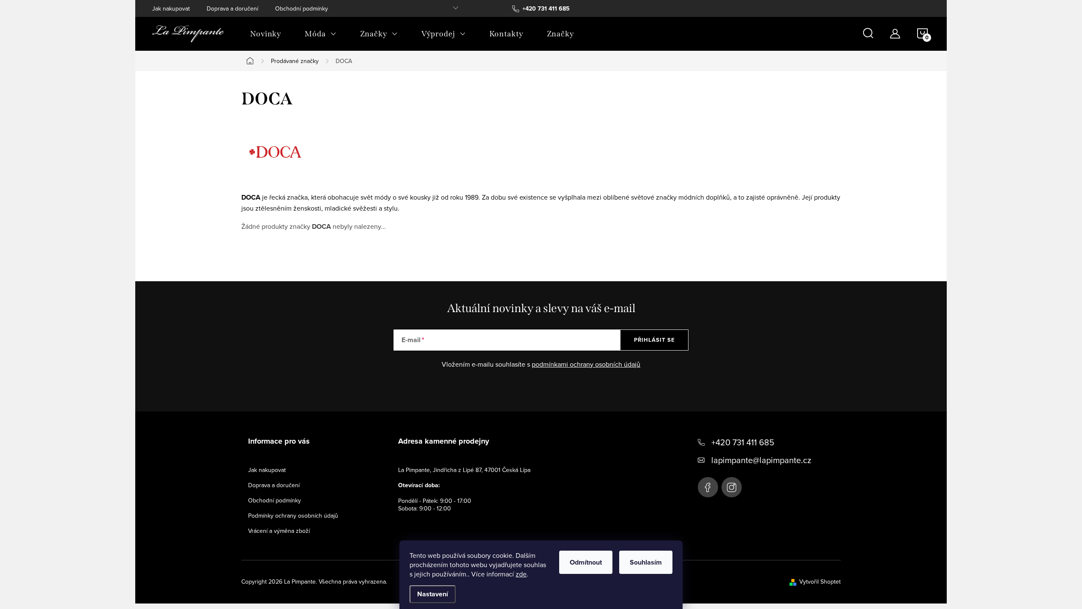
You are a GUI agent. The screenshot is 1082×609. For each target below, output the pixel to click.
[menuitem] (265, 34)
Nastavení (432, 594)
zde (521, 574)
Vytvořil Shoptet (820, 581)
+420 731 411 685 (742, 442)
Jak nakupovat (171, 8)
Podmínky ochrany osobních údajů (293, 515)
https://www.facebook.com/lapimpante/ (708, 487)
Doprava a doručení (232, 8)
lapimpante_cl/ (731, 487)
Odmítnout (586, 562)
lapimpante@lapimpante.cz (761, 460)
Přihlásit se (654, 340)
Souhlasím (646, 562)
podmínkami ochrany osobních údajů (586, 364)
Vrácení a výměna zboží (279, 531)
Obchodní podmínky (301, 8)
